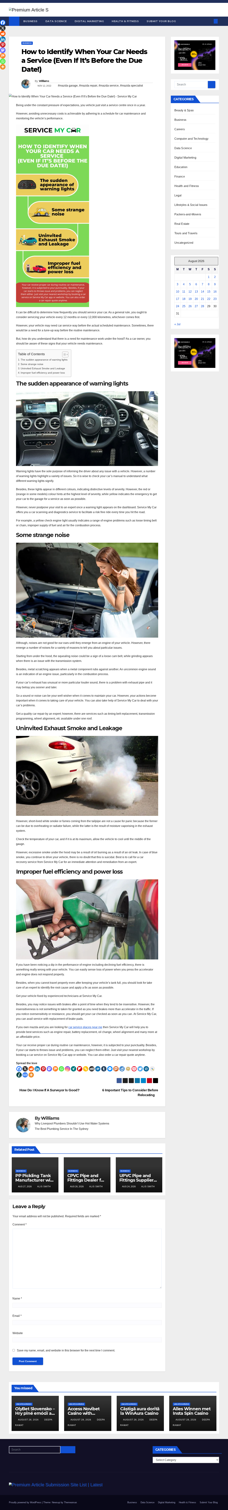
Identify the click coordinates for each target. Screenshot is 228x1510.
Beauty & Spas (184, 110)
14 (202, 291)
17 (177, 298)
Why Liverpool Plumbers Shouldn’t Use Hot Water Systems (72, 1123)
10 (177, 291)
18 (183, 298)
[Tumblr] (104, 1068)
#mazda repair (88, 85)
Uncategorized (183, 242)
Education (181, 167)
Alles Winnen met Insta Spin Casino (192, 1411)
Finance (179, 176)
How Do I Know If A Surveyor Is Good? (49, 1090)
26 (190, 306)
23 (215, 298)
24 (177, 306)
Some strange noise (32, 364)
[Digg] (146, 1068)
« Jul (177, 324)
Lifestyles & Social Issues (191, 204)
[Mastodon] (49, 1068)
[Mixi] (128, 1068)
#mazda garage (68, 85)
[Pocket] (134, 1068)
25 (183, 306)
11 (183, 291)
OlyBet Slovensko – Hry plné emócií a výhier (35, 1413)
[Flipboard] (79, 1068)
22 (208, 298)
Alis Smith (44, 1186)
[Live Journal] (152, 1068)
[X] (25, 1068)
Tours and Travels (185, 233)
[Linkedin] (37, 1068)
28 (202, 306)
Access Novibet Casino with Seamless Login (84, 1413)
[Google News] (25, 1075)
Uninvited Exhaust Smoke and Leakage (43, 368)
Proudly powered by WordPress (25, 1502)
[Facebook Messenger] (110, 1068)
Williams (44, 81)
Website (17, 1333)
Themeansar (70, 1502)
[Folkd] (97, 1068)
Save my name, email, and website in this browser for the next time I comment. (66, 1350)
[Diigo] (122, 1068)
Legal (178, 195)
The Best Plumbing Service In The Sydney (61, 1128)
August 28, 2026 (28, 1419)
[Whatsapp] (61, 1068)
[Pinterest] (43, 1068)
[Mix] (55, 1068)
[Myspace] (91, 1068)
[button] (210, 21)
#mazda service (109, 85)
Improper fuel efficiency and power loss (43, 372)
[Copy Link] (85, 1068)
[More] (31, 1075)
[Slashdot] (19, 1075)
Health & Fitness (125, 21)
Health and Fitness (186, 186)
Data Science (56, 21)
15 (208, 291)
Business (30, 21)
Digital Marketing (89, 21)
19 (190, 298)
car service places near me (85, 1027)
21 (202, 298)
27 (196, 306)
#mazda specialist (131, 85)
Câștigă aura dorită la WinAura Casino (139, 1411)
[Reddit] (31, 1068)
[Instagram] (67, 1068)
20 (196, 298)
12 (190, 291)
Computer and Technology (191, 138)
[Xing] (73, 1068)
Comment (19, 1224)
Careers (179, 129)
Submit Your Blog (161, 21)
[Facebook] (19, 1068)
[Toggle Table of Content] (63, 354)
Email (17, 1315)
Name (17, 1298)
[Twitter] (140, 1068)
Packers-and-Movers (187, 214)
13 (196, 291)
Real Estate (182, 223)
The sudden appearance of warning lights (44, 359)
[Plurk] (116, 1068)
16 (215, 291)
